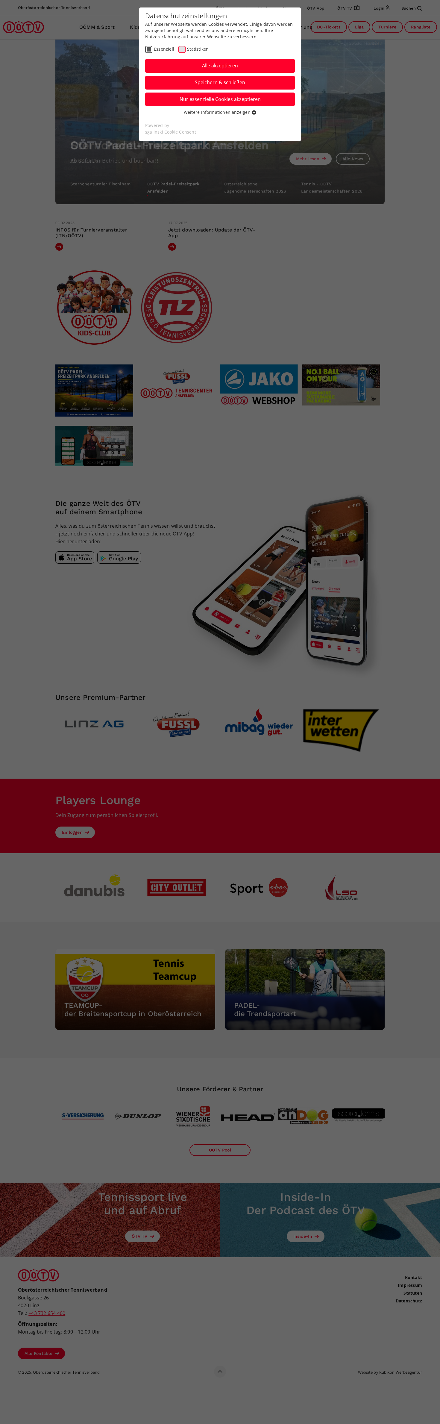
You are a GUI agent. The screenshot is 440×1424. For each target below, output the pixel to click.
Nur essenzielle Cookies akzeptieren (220, 99)
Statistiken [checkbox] (198, 49)
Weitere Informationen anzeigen (218, 112)
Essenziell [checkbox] (164, 49)
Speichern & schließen (220, 82)
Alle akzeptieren (220, 65)
